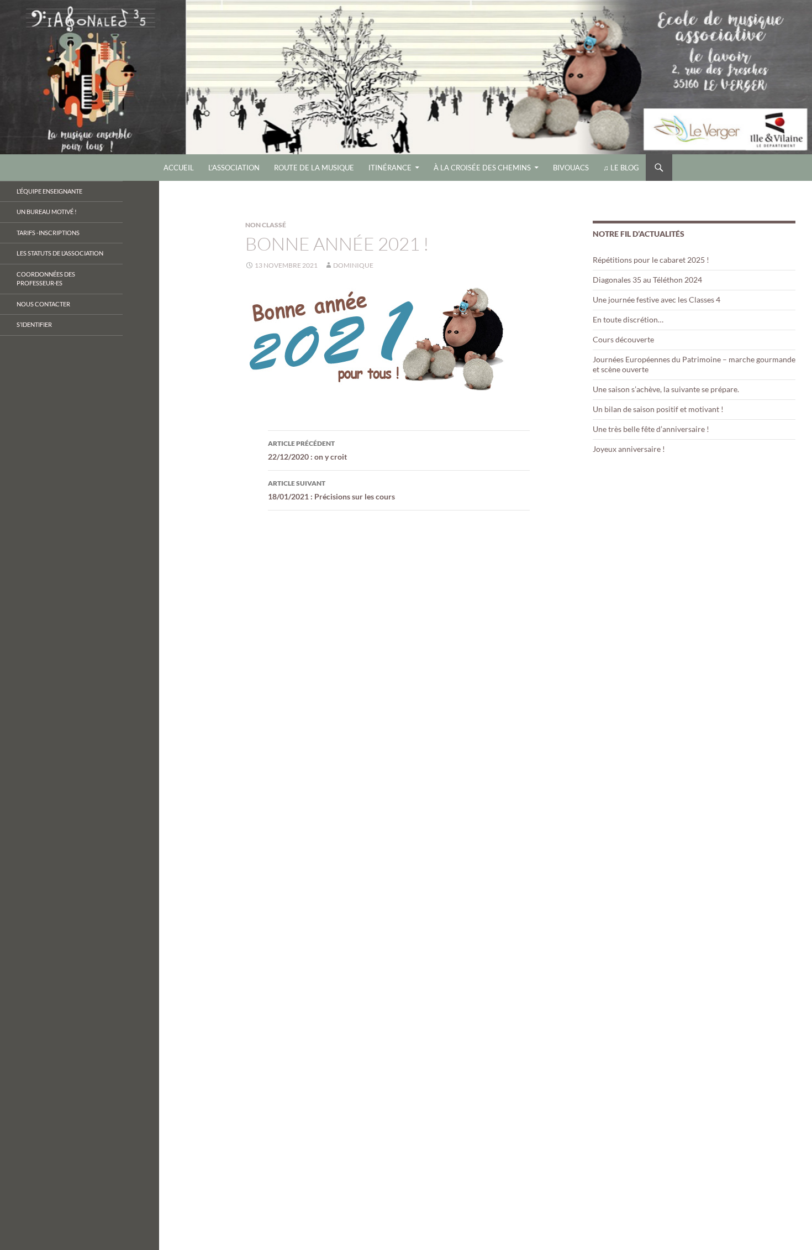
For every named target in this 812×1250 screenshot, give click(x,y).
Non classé (265, 225)
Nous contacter (43, 304)
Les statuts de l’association (60, 253)
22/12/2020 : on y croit (307, 450)
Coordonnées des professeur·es (46, 278)
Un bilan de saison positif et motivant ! (658, 409)
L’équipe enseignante (49, 191)
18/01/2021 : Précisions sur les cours (331, 490)
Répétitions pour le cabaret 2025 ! (651, 259)
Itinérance (390, 167)
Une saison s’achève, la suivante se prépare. (666, 389)
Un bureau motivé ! (47, 211)
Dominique (353, 265)
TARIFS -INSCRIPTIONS (48, 232)
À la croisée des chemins (482, 167)
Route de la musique (314, 167)
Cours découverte (623, 339)
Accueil (179, 167)
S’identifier (34, 324)
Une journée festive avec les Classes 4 (656, 299)
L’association (234, 167)
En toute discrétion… (628, 319)
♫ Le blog (621, 167)
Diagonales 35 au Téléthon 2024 (647, 279)
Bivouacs (571, 167)
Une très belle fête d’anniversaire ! (651, 429)
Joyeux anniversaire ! (629, 449)
